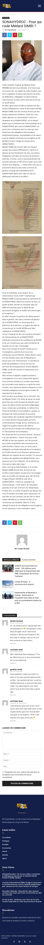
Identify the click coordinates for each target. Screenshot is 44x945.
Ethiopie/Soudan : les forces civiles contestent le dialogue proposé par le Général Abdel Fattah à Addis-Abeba (21, 876)
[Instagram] (19, 942)
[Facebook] (4, 35)
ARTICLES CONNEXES (11, 560)
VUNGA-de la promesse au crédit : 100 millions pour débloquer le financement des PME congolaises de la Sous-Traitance (27, 571)
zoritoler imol (16, 650)
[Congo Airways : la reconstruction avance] (8, 584)
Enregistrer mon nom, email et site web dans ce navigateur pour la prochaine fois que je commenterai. (20, 774)
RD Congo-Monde (10, 30)
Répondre (13, 643)
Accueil (4, 14)
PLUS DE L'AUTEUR (28, 560)
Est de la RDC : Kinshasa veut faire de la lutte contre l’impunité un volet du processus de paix (21, 900)
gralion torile (16, 669)
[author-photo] (22, 545)
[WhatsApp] (20, 35)
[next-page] (7, 608)
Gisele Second (16, 621)
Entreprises (12, 14)
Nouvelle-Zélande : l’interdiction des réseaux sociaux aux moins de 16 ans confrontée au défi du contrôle (22, 893)
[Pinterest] (15, 35)
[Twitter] (9, 35)
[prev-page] (3, 608)
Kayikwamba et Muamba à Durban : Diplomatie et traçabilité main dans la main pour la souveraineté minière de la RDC (28, 597)
